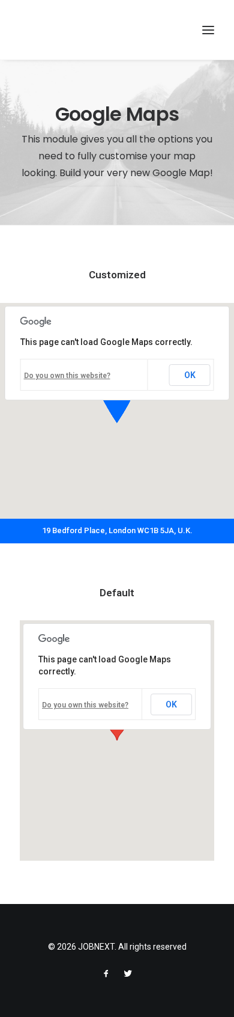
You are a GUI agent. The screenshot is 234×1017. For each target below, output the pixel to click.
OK (190, 375)
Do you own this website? (67, 375)
